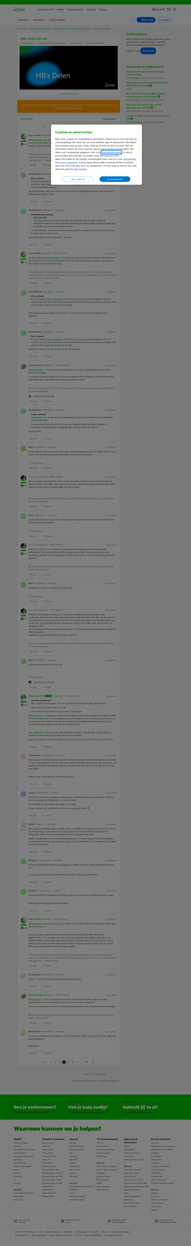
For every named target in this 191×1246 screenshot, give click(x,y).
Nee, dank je (78, 179)
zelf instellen (80, 169)
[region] (96, 155)
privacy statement (68, 162)
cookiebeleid (129, 159)
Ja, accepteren (115, 179)
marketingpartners (111, 152)
